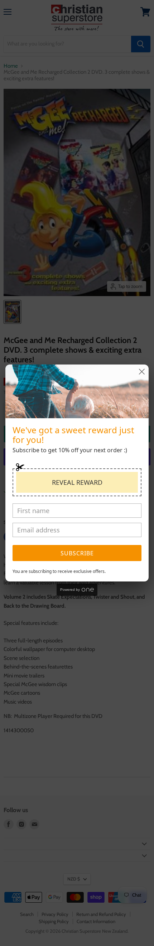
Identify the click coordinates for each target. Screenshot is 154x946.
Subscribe (77, 553)
